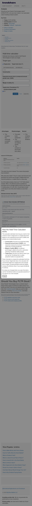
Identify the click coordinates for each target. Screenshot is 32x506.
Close (4, 276)
